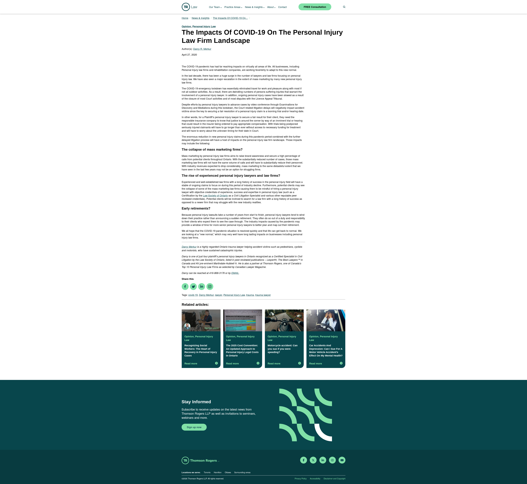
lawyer (218, 295)
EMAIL (235, 273)
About (270, 7)
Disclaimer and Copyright (334, 478)
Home (185, 18)
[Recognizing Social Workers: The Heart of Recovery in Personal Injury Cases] (201, 320)
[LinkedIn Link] (323, 460)
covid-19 (193, 295)
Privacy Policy (301, 478)
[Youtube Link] (342, 460)
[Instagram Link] (332, 460)
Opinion (186, 26)
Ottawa (228, 472)
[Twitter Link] (313, 460)
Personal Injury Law (204, 26)
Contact (282, 7)
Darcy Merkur (189, 246)
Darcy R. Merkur (202, 49)
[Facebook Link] (304, 460)
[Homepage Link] (200, 461)
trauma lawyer (263, 295)
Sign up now (194, 427)
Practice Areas (232, 7)
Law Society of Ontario (215, 195)
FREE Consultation (315, 7)
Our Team (214, 7)
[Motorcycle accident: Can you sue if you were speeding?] (284, 320)
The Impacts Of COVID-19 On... (230, 18)
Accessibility (315, 478)
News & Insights (254, 7)
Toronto (207, 472)
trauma (250, 295)
